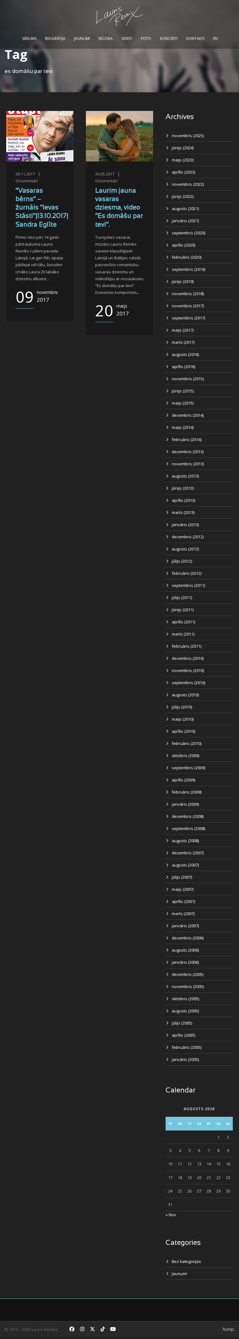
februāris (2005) (186, 1047)
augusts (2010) (185, 695)
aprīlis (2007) (183, 901)
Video (126, 38)
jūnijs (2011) (183, 609)
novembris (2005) (188, 986)
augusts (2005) (185, 1011)
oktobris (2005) (185, 998)
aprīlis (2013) (183, 500)
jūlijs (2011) (182, 597)
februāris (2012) (186, 573)
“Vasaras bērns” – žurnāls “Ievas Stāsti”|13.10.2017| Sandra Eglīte (42, 208)
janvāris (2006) (185, 962)
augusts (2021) (185, 208)
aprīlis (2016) (183, 366)
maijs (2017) (183, 330)
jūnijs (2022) (183, 196)
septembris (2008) (188, 828)
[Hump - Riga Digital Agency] (228, 1329)
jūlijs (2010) (182, 707)
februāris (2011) (186, 646)
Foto (146, 38)
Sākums (29, 38)
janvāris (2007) (185, 926)
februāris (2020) (186, 257)
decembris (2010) (188, 658)
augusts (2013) (185, 476)
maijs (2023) (183, 160)
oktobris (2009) (185, 755)
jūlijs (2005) (182, 1023)
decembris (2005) (188, 974)
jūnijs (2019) (183, 281)
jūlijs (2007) (182, 877)
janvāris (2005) (185, 1059)
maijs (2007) (183, 889)
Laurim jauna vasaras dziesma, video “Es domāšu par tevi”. (119, 208)
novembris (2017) (188, 306)
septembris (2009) (188, 767)
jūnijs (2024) (183, 148)
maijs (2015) (183, 403)
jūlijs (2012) (182, 561)
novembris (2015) (188, 379)
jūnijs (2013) (183, 488)
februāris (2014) (186, 439)
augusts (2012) (185, 549)
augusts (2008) (185, 840)
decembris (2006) (188, 938)
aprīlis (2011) (183, 622)
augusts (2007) (185, 865)
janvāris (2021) (185, 220)
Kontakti (195, 38)
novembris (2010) (188, 670)
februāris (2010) (186, 743)
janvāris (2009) (185, 804)
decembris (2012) (188, 537)
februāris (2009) (186, 792)
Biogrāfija (55, 38)
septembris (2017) (188, 318)
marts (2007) (183, 913)
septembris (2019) (188, 269)
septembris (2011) (188, 585)
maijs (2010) (183, 719)
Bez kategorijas (186, 1261)
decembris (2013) (188, 451)
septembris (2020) (188, 233)
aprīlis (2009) (183, 780)
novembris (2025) (188, 135)
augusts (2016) (185, 354)
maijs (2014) (183, 427)
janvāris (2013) (185, 524)
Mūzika (106, 38)
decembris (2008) (188, 816)
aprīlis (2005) (183, 1035)
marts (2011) (183, 634)
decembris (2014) (188, 415)
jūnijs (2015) (183, 391)
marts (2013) (183, 512)
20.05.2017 (105, 174)
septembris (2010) (188, 682)
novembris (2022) (188, 184)
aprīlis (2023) (183, 172)
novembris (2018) (188, 293)
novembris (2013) (188, 464)
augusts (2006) (185, 950)
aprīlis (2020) (183, 245)
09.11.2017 (25, 174)
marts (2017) (183, 342)
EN (215, 38)
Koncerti (169, 38)
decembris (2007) (188, 853)
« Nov (171, 1214)
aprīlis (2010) (183, 731)
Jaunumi (82, 38)
